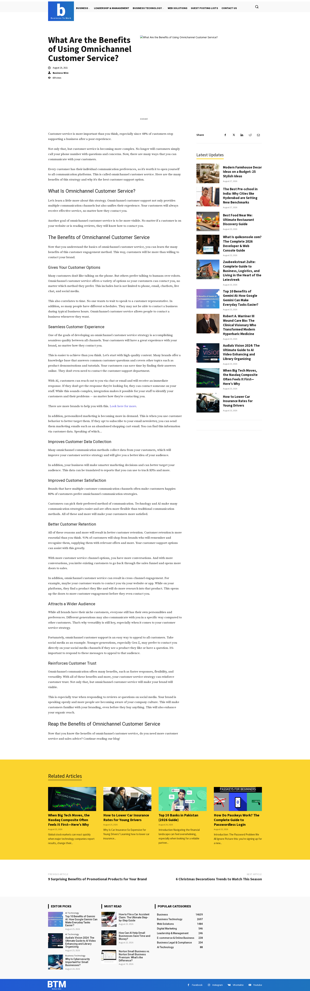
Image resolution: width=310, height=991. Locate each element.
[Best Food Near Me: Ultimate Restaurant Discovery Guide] (207, 221)
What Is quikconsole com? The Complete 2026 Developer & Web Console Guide (242, 243)
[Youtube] (250, 985)
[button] (257, 6)
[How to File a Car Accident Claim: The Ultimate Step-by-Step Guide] (108, 919)
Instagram (217, 985)
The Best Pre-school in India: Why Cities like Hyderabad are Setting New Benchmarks (240, 195)
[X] (233, 135)
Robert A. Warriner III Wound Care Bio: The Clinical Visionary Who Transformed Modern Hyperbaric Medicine (239, 325)
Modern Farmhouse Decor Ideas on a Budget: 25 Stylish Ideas (242, 171)
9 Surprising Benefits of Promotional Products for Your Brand (97, 879)
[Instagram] (209, 985)
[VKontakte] (229, 985)
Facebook (197, 985)
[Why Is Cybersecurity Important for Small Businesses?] (55, 962)
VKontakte (238, 985)
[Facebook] (225, 135)
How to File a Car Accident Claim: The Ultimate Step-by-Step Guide (134, 917)
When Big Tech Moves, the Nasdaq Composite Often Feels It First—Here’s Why (240, 377)
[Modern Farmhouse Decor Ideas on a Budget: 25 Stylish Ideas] (207, 173)
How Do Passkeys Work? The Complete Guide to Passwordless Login (236, 820)
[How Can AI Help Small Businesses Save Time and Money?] (108, 937)
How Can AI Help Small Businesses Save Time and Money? (134, 935)
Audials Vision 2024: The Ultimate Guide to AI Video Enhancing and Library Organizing (241, 352)
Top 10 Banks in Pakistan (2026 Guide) (178, 817)
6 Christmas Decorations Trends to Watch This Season (219, 879)
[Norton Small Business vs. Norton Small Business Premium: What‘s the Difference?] (108, 956)
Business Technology (75, 956)
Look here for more (123, 406)
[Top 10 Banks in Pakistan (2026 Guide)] (183, 799)
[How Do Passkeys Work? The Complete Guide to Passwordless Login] (238, 799)
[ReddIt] (250, 135)
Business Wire (61, 73)
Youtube (257, 985)
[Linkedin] (241, 135)
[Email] (258, 135)
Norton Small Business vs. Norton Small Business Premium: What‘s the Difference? (134, 956)
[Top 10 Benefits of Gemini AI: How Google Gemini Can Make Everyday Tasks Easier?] (207, 299)
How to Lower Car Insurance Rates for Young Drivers (238, 400)
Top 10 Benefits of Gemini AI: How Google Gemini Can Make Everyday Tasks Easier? (240, 298)
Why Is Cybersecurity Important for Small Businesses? (77, 962)
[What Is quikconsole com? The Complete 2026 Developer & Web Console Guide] (207, 244)
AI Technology (72, 913)
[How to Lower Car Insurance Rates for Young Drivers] (207, 403)
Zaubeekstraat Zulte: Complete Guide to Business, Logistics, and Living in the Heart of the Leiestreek (242, 271)
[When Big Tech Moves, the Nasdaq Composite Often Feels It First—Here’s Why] (207, 378)
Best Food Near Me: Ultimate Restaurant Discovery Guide (238, 219)
